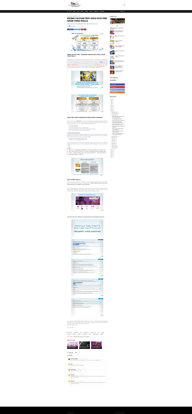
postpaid (79, 334)
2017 (112, 110)
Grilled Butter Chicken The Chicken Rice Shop (119, 71)
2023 (112, 102)
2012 (112, 155)
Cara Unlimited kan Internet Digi (119, 51)
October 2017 (114, 115)
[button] (124, 11)
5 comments (70, 355)
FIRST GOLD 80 (86, 332)
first (79, 16)
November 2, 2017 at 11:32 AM (77, 364)
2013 (112, 154)
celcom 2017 (75, 16)
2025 (112, 99)
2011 (112, 157)
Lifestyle (86, 11)
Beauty (82, 11)
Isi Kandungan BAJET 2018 (117, 118)
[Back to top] (189, 411)
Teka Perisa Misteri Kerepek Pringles (119, 56)
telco (90, 334)
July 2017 (113, 139)
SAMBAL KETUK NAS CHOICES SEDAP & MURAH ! (117, 131)
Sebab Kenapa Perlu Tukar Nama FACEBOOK (116, 28)
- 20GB (98, 64)
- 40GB (102, 66)
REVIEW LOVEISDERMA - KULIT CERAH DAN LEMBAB (120, 46)
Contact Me (102, 11)
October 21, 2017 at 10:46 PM (82, 358)
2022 (112, 103)
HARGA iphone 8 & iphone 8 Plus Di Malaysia (81, 336)
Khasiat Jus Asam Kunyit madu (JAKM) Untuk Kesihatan (118, 134)
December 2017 (115, 112)
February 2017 (114, 146)
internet (102, 332)
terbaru (101, 334)
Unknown (72, 374)
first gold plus (93, 332)
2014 (112, 152)
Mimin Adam (73, 369)
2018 (112, 109)
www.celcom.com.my (73, 325)
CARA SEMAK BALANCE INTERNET (118, 41)
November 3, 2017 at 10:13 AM (80, 369)
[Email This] (85, 29)
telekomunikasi (95, 334)
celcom (70, 16)
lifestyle (69, 334)
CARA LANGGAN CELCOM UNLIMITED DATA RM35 (119, 31)
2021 (112, 105)
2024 (112, 100)
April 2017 (114, 143)
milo (71, 364)
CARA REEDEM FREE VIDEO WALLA (118, 120)
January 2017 (114, 147)
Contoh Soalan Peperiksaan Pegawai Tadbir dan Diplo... (117, 122)
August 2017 (114, 137)
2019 (112, 107)
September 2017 (115, 136)
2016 (112, 149)
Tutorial (91, 11)
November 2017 (115, 113)
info (98, 332)
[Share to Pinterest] (82, 29)
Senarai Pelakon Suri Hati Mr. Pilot (119, 36)
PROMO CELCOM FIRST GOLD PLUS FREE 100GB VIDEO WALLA (118, 124)
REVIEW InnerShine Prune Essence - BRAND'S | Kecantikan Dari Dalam (119, 66)
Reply (71, 361)
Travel (78, 11)
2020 (112, 106)
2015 (112, 151)
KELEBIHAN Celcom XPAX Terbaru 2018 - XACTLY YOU (119, 61)
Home (70, 11)
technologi (85, 334)
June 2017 (114, 140)
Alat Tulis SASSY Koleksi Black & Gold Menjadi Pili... (118, 129)
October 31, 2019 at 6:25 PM (79, 374)
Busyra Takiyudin (74, 358)
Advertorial (96, 11)
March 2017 (114, 144)
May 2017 (113, 142)
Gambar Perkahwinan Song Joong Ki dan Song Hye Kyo (118, 117)
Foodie (74, 11)
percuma (74, 334)
